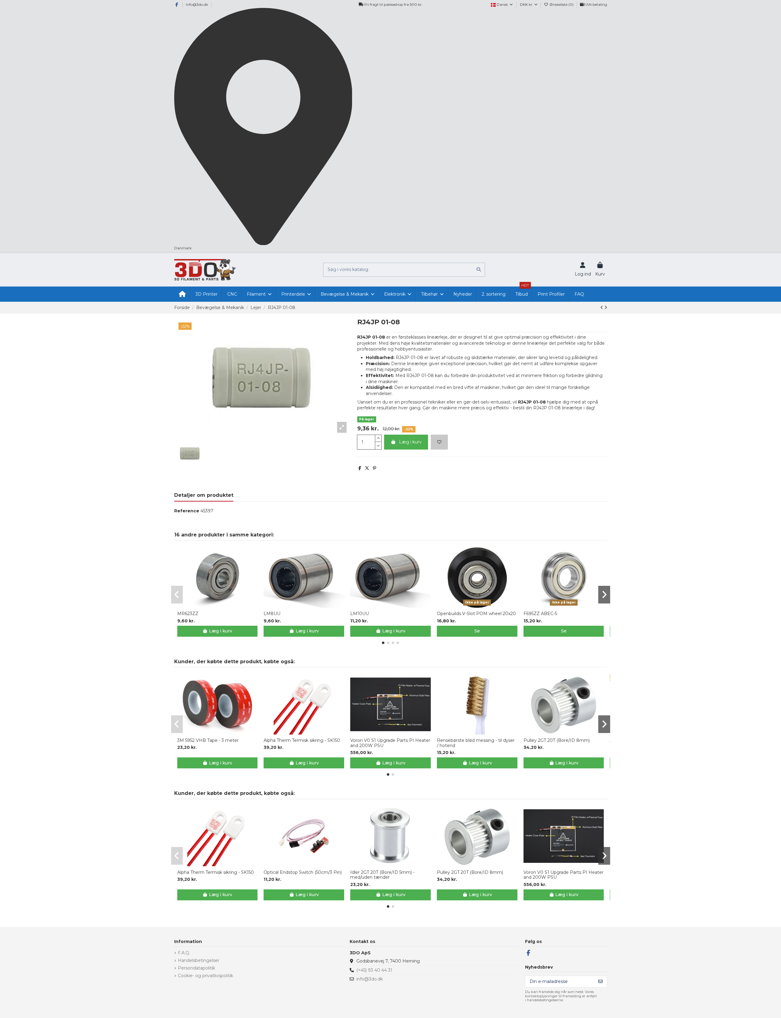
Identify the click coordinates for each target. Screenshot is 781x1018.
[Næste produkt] (605, 307)
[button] (383, 643)
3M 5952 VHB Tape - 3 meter (208, 740)
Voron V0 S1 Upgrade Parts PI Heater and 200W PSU (390, 743)
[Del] (359, 468)
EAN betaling (595, 4)
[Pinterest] (374, 468)
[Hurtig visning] (221, 605)
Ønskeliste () (561, 4)
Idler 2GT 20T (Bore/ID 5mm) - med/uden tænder (382, 875)
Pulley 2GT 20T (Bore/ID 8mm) (557, 740)
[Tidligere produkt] (602, 307)
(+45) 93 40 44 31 (374, 970)
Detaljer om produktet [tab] (203, 495)
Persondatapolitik (196, 968)
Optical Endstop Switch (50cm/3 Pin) (303, 872)
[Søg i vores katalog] (478, 269)
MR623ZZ (187, 613)
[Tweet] (367, 468)
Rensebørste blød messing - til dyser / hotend (476, 743)
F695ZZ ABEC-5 (540, 613)
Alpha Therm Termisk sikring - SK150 (302, 740)
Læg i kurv (410, 442)
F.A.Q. (184, 953)
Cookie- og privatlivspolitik (205, 975)
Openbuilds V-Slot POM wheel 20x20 (476, 613)
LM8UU (272, 613)
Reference (186, 511)
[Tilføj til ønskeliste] (439, 442)
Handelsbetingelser (198, 960)
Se (477, 631)
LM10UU (359, 613)
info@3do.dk (197, 4)
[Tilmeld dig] (600, 982)
